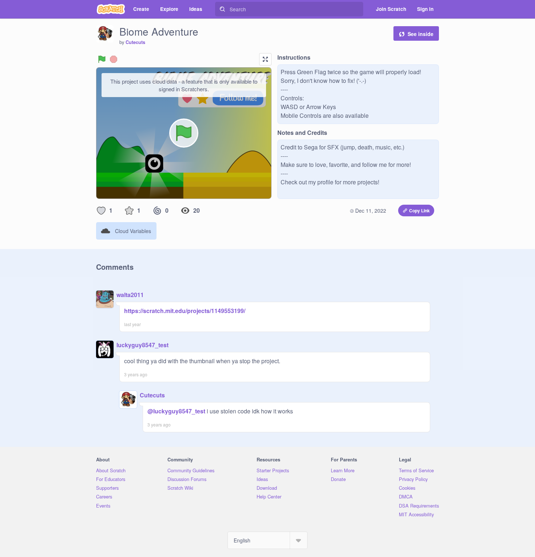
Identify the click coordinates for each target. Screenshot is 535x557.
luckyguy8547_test (142, 345)
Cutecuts (135, 42)
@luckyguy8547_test (176, 411)
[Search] (222, 9)
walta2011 (130, 294)
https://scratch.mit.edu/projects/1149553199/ (184, 310)
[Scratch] (111, 9)
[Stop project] (113, 59)
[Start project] (102, 59)
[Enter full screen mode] (265, 59)
